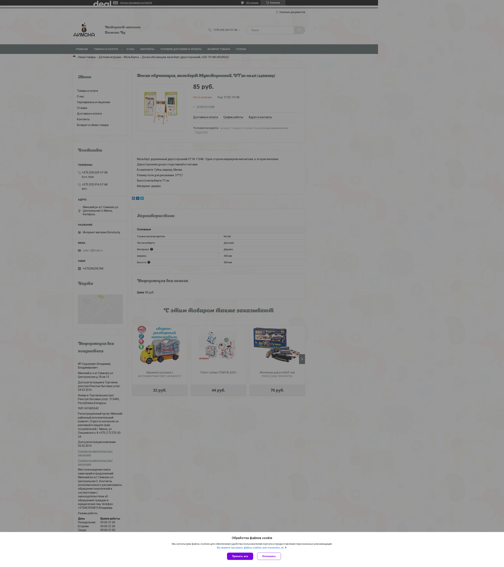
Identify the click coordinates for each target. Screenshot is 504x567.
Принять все (240, 556)
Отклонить (269, 556)
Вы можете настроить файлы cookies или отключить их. (250, 547)
